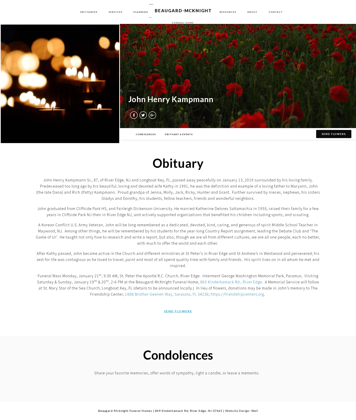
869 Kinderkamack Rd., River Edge (231, 282)
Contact (276, 12)
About (252, 12)
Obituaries (89, 12)
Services (115, 12)
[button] (145, 134)
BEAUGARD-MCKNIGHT (183, 10)
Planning (141, 12)
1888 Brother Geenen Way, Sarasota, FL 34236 (167, 294)
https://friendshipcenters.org (237, 294)
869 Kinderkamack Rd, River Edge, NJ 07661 (188, 410)
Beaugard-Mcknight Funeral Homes (125, 410)
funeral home (183, 22)
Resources (228, 12)
